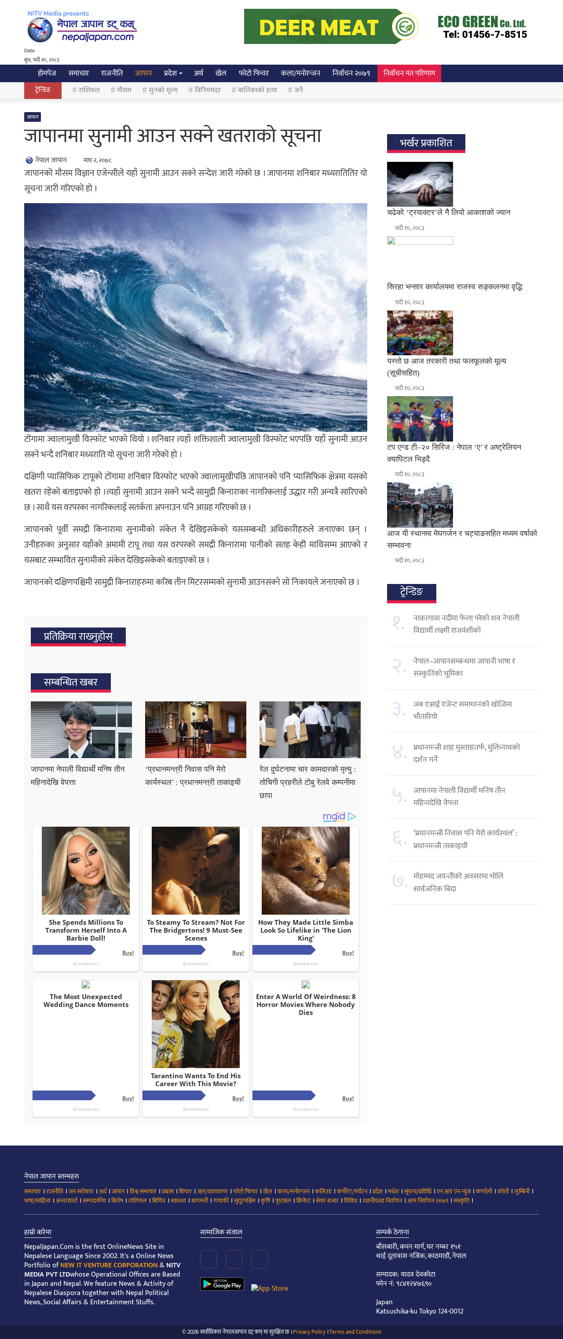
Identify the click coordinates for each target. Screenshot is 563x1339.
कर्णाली (484, 1191)
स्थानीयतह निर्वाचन (382, 1200)
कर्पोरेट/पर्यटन (352, 1191)
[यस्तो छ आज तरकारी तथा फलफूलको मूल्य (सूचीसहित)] (463, 332)
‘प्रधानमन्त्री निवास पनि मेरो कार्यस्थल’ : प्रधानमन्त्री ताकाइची (465, 839)
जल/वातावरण (212, 1191)
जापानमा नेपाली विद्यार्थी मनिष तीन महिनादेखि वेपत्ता (459, 797)
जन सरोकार (81, 1191)
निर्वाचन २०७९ (351, 73)
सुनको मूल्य (163, 90)
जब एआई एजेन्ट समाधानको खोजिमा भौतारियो (462, 710)
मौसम (124, 90)
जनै (298, 90)
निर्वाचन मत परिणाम (409, 73)
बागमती (199, 1200)
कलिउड (323, 1191)
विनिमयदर (208, 90)
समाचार (79, 73)
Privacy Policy (309, 1332)
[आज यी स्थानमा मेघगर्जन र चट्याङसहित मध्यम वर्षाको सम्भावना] (463, 504)
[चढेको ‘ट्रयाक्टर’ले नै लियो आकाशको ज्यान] (463, 184)
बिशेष (117, 1200)
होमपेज (46, 73)
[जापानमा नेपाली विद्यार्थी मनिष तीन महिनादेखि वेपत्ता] (81, 730)
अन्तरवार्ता (66, 1200)
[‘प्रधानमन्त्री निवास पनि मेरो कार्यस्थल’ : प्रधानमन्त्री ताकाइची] (195, 730)
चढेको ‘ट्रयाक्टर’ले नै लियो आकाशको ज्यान (448, 212)
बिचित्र (158, 1200)
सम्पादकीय (94, 1200)
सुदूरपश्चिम (245, 1200)
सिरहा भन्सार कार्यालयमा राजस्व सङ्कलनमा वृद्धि (454, 286)
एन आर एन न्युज (454, 1191)
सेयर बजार (327, 1200)
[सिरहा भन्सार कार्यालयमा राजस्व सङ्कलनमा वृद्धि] (463, 258)
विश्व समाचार (143, 1191)
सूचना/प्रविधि (417, 1191)
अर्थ (198, 73)
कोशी (503, 1191)
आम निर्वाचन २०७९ (427, 1200)
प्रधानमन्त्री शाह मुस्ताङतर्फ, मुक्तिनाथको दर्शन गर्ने (466, 753)
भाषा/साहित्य (37, 1200)
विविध (350, 1200)
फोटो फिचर (254, 73)
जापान (143, 73)
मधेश (393, 1191)
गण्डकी (221, 1200)
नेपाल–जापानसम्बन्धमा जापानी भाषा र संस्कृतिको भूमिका (464, 667)
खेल (221, 73)
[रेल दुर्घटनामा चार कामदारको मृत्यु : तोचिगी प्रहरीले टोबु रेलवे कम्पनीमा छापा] (310, 730)
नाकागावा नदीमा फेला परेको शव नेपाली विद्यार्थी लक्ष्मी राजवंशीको (466, 624)
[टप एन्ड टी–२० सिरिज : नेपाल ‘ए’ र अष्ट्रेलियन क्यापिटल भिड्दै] (463, 418)
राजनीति (112, 73)
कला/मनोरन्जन (300, 73)
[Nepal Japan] (83, 26)
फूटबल (283, 1200)
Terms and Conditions (355, 1332)
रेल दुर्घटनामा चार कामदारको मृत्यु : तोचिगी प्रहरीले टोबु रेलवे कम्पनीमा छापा (308, 782)
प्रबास (168, 1191)
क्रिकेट (303, 1200)
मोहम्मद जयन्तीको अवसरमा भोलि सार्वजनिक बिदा (458, 882)
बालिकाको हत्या (257, 90)
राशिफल (89, 90)
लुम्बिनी (522, 1191)
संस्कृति (461, 1200)
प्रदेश (170, 73)
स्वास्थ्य (178, 1200)
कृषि (265, 1200)
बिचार (185, 1191)
